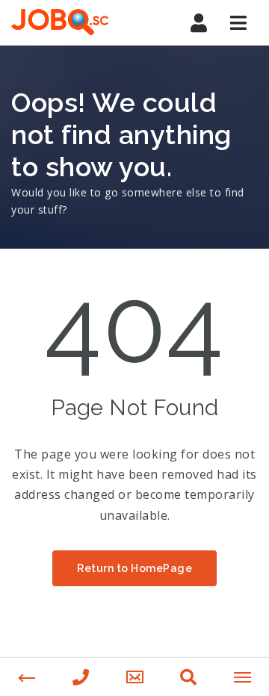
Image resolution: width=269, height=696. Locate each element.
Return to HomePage (134, 568)
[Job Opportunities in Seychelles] (74, 22)
